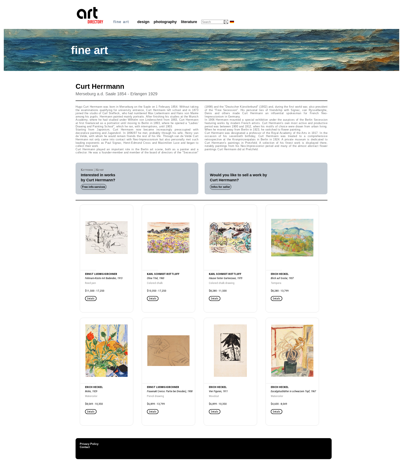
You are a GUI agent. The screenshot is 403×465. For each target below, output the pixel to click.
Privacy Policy (89, 443)
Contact (85, 447)
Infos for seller (220, 186)
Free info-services (93, 186)
